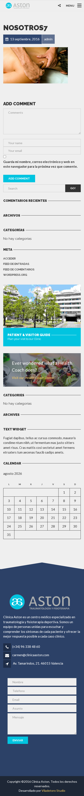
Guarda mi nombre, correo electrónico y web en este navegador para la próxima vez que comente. (40, 164)
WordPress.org (15, 274)
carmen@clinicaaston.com (30, 655)
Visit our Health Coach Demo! (33, 378)
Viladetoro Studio (53, 790)
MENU (70, 5)
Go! (73, 188)
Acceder (9, 258)
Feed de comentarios (18, 269)
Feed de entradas (16, 263)
